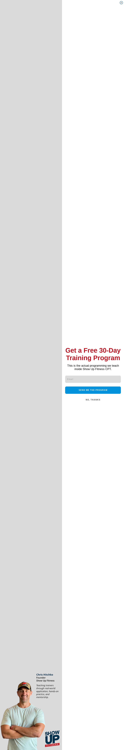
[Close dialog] (121, 2)
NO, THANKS (93, 400)
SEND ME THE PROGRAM (93, 390)
